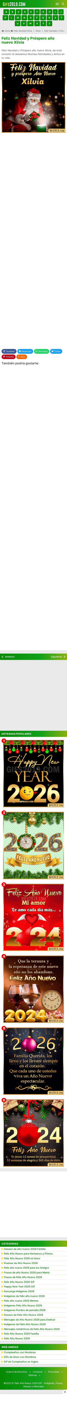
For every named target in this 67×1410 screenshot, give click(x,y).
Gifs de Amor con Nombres (20, 1356)
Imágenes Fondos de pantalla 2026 (24, 1310)
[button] (6, 11)
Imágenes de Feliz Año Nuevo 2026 (25, 1324)
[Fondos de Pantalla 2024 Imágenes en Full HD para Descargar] (33, 1133)
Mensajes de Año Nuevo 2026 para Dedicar (29, 1319)
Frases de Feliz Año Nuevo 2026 (23, 1277)
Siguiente (56, 656)
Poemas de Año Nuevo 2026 (21, 1263)
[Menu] (57, 4)
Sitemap (32, 1375)
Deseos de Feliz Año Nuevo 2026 (23, 1314)
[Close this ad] (65, 1392)
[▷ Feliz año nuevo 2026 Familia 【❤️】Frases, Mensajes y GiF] (33, 1061)
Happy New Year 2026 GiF (19, 1286)
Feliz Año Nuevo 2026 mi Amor (22, 1258)
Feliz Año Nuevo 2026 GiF (19, 1281)
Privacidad (53, 1371)
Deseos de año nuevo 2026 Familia (24, 1248)
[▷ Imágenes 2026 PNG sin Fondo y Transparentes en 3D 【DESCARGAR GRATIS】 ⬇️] (33, 845)
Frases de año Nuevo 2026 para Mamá (27, 1272)
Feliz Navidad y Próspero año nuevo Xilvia (28, 40)
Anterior (10, 656)
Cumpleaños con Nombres (20, 1352)
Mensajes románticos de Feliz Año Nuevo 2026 (32, 1329)
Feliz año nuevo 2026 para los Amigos (26, 1267)
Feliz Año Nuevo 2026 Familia (21, 1333)
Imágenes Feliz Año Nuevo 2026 (23, 1305)
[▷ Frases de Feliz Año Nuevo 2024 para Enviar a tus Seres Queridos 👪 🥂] (33, 989)
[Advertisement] (33, 170)
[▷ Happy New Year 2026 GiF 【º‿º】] (33, 773)
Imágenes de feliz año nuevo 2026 (24, 1296)
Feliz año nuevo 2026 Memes (21, 1300)
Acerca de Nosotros (16, 1371)
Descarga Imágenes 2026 (19, 1291)
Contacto (38, 1371)
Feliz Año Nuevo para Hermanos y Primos (28, 1253)
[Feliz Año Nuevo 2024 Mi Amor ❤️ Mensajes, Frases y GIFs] (33, 917)
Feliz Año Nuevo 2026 (17, 1338)
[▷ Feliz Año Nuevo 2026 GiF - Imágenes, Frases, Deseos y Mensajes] (14, 4)
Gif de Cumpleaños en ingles (21, 1361)
